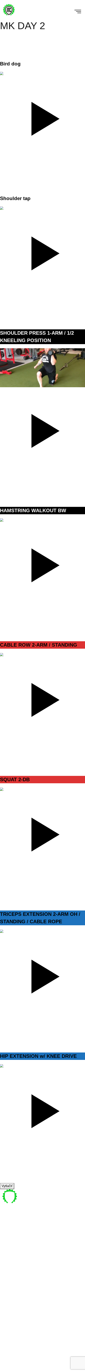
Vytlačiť (7, 1186)
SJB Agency (41, 1369)
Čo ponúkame (16, 1267)
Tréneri (11, 1262)
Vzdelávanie (15, 1276)
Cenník (11, 1272)
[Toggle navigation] (75, 11)
